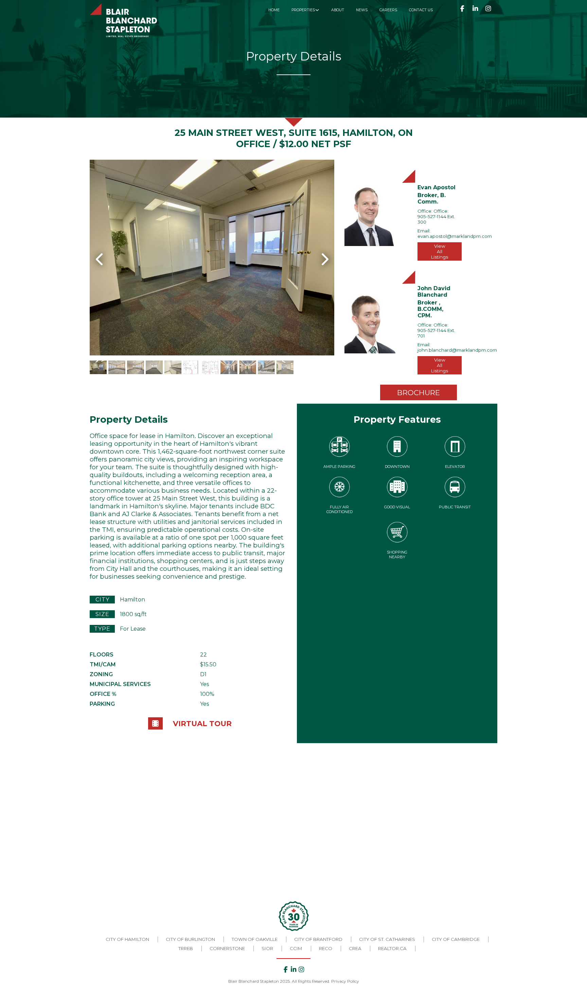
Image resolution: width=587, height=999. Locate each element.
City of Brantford (318, 939)
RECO (325, 948)
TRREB (185, 948)
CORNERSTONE (227, 948)
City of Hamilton (127, 939)
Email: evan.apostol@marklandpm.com (454, 233)
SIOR (267, 948)
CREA (355, 948)
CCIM (296, 948)
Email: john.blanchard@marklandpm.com (457, 347)
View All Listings (439, 251)
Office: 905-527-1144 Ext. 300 (436, 216)
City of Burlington (190, 939)
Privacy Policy (345, 981)
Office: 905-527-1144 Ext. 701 (436, 330)
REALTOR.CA (392, 948)
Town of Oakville (255, 939)
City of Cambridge (456, 939)
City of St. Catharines (387, 939)
